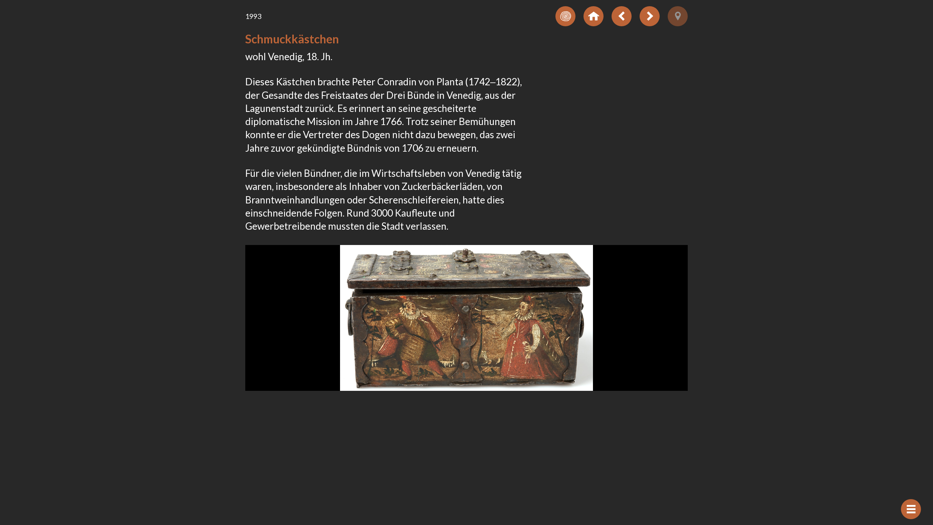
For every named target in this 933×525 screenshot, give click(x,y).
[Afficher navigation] (911, 509)
